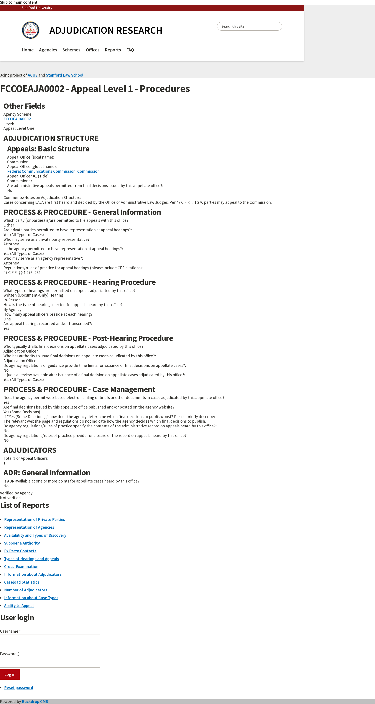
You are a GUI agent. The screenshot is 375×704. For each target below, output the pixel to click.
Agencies (48, 50)
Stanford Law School (64, 75)
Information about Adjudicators (33, 574)
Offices (92, 50)
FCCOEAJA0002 (17, 118)
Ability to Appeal (19, 605)
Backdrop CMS (35, 701)
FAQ (130, 50)
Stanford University (37, 8)
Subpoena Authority (22, 543)
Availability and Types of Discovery (35, 535)
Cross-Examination (21, 566)
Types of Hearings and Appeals (31, 558)
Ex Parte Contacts (20, 550)
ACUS (33, 75)
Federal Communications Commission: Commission (53, 171)
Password (9, 653)
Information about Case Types (31, 597)
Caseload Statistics (21, 582)
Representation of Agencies (29, 527)
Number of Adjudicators (25, 589)
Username (10, 631)
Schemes (71, 50)
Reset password (18, 687)
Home (28, 50)
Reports (113, 50)
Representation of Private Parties (34, 519)
